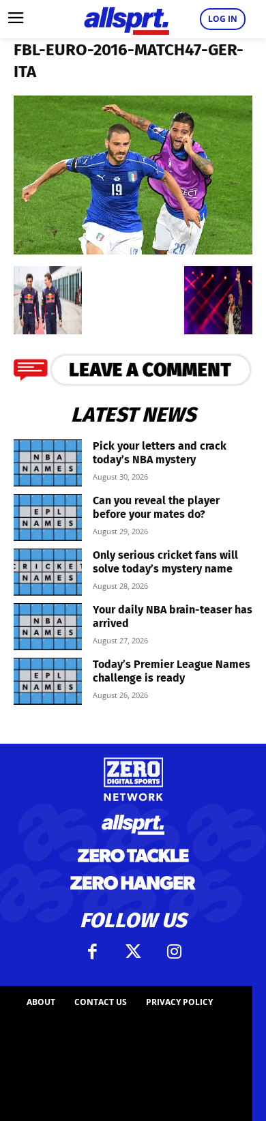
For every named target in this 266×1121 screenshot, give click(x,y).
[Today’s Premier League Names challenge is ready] (48, 681)
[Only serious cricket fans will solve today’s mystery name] (48, 572)
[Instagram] (174, 952)
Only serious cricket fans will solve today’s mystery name (165, 562)
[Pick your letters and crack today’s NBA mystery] (48, 462)
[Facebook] (92, 952)
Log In (222, 19)
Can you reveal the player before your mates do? (156, 507)
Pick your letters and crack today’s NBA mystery (159, 452)
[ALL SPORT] (126, 19)
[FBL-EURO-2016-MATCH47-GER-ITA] (133, 250)
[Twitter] (133, 952)
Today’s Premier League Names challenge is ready (171, 671)
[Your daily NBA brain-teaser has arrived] (48, 626)
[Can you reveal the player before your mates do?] (48, 517)
